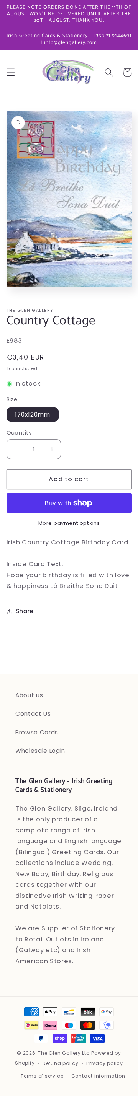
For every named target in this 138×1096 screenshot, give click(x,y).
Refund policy (61, 1063)
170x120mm (33, 414)
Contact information (98, 1076)
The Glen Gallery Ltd (64, 1053)
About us (29, 695)
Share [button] (25, 611)
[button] (10, 72)
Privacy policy (104, 1063)
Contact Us (33, 714)
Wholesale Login (40, 751)
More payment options (69, 523)
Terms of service (42, 1076)
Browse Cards (36, 732)
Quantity (19, 432)
